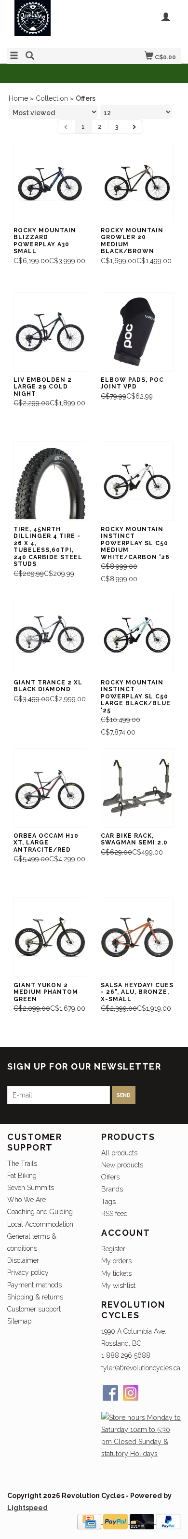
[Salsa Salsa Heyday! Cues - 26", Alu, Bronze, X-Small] (137, 937)
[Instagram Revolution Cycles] (130, 1393)
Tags (108, 1201)
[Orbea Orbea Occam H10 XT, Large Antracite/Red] (50, 788)
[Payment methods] (90, 1521)
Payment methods (34, 1285)
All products (119, 1153)
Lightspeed (27, 1508)
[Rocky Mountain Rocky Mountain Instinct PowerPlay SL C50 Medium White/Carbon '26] (137, 481)
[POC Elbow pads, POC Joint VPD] (137, 332)
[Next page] (134, 127)
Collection (52, 98)
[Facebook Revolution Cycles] (110, 1393)
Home (18, 98)
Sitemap (19, 1321)
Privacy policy (28, 1272)
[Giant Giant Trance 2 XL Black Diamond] (50, 634)
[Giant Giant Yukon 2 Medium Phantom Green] (50, 937)
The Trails (22, 1163)
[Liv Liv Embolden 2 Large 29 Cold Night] (50, 332)
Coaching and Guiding (40, 1212)
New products (122, 1165)
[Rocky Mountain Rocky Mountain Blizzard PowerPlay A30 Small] (50, 182)
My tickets (116, 1273)
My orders (116, 1261)
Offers (110, 1177)
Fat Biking (22, 1175)
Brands (112, 1189)
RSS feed (114, 1214)
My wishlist (118, 1285)
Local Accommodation (40, 1224)
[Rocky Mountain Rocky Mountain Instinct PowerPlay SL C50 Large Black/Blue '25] (137, 634)
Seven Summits (30, 1187)
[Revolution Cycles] (50, 23)
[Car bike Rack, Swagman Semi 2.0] (137, 788)
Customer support (34, 1309)
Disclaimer (23, 1260)
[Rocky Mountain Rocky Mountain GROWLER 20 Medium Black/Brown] (137, 182)
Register (113, 1249)
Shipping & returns (35, 1297)
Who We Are (26, 1200)
